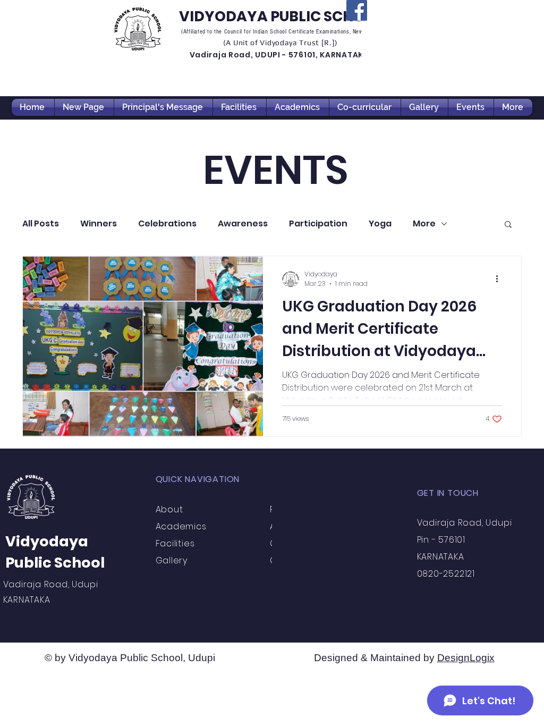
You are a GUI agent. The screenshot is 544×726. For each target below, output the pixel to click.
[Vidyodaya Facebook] (356, 10)
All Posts (40, 223)
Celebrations (167, 223)
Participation (318, 223)
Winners (98, 223)
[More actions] (500, 279)
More (424, 223)
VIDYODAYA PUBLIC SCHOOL (281, 16)
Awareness (243, 223)
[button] (508, 225)
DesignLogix (466, 657)
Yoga (380, 223)
